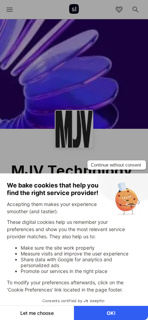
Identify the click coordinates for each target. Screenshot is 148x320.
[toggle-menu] (10, 9)
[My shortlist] (119, 9)
